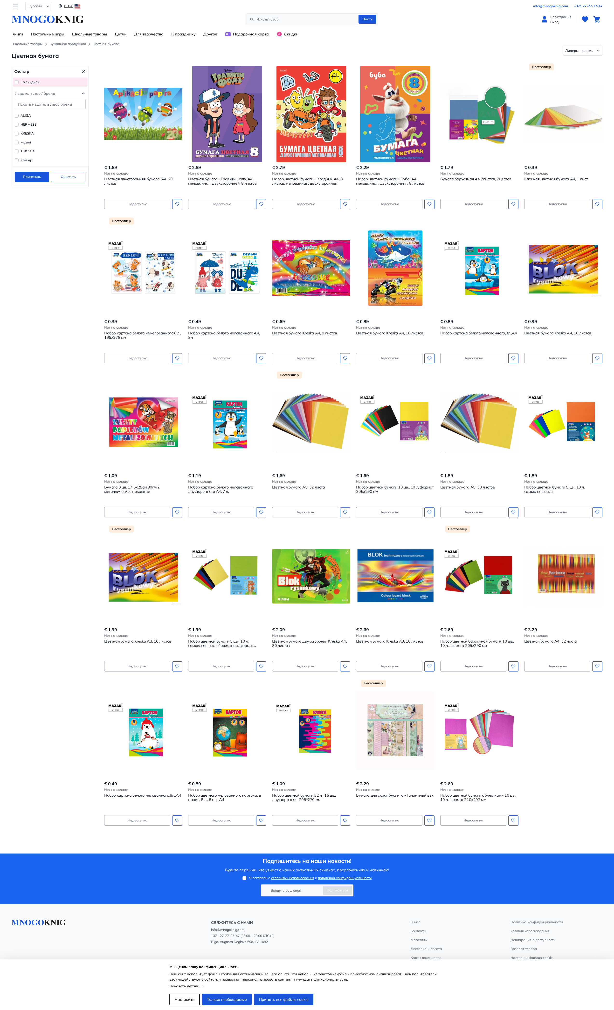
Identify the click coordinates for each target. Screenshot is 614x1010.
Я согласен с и (310, 878)
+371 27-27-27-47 (588, 6)
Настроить (184, 999)
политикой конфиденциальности (345, 878)
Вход (554, 22)
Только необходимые (227, 999)
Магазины (419, 940)
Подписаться (337, 890)
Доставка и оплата (426, 949)
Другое (210, 34)
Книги (17, 34)
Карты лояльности (426, 958)
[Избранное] (585, 19)
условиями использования (292, 878)
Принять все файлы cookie (284, 999)
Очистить (68, 177)
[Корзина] (596, 19)
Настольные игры (47, 34)
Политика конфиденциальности (537, 922)
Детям (120, 34)
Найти (367, 19)
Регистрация (560, 17)
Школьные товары (89, 34)
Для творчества (149, 34)
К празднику (183, 34)
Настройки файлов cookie (532, 958)
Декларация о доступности (533, 940)
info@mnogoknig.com (550, 6)
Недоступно (137, 204)
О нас (415, 922)
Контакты (418, 931)
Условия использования (530, 931)
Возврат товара (524, 949)
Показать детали (184, 986)
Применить (32, 177)
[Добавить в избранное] (177, 204)
